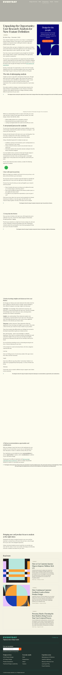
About (23, 661)
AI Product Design (7, 659)
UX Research (35, 561)
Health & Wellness (46, 659)
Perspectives (45, 1)
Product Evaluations (8, 661)
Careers (24, 663)
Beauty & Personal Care (48, 661)
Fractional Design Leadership (10, 663)
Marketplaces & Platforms (48, 657)
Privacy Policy (16, 651)
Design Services (33, 1)
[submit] (20, 649)
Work (40, 1)
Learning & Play (46, 663)
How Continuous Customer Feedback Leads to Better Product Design (41, 592)
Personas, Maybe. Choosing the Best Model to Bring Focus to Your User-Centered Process (42, 616)
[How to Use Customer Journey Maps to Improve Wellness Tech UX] (16, 571)
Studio (51, 1)
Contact (56, 1)
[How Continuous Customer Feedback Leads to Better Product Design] (16, 595)
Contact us (55, 637)
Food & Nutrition (46, 666)
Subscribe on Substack (47, 41)
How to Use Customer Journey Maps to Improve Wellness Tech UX (43, 566)
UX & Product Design (8, 657)
